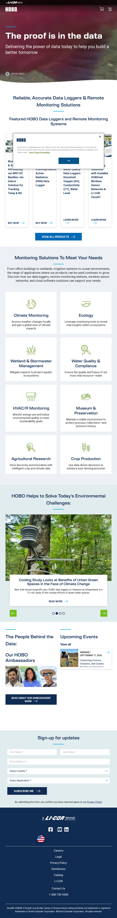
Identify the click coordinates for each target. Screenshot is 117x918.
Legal (58, 856)
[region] (58, 151)
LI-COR (58, 881)
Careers (58, 850)
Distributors (58, 869)
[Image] (58, 2)
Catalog (58, 875)
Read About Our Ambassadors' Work (31, 699)
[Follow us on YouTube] (60, 829)
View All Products (55, 236)
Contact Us (58, 888)
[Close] (100, 136)
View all (65, 644)
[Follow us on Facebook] (50, 829)
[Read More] (58, 590)
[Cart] (102, 9)
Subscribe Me (24, 791)
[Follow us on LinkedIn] (66, 829)
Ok (68, 161)
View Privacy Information (39, 152)
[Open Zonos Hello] (40, 839)
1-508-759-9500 (58, 894)
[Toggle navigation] (110, 9)
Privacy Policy (94, 802)
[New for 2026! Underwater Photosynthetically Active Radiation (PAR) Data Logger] (44, 180)
